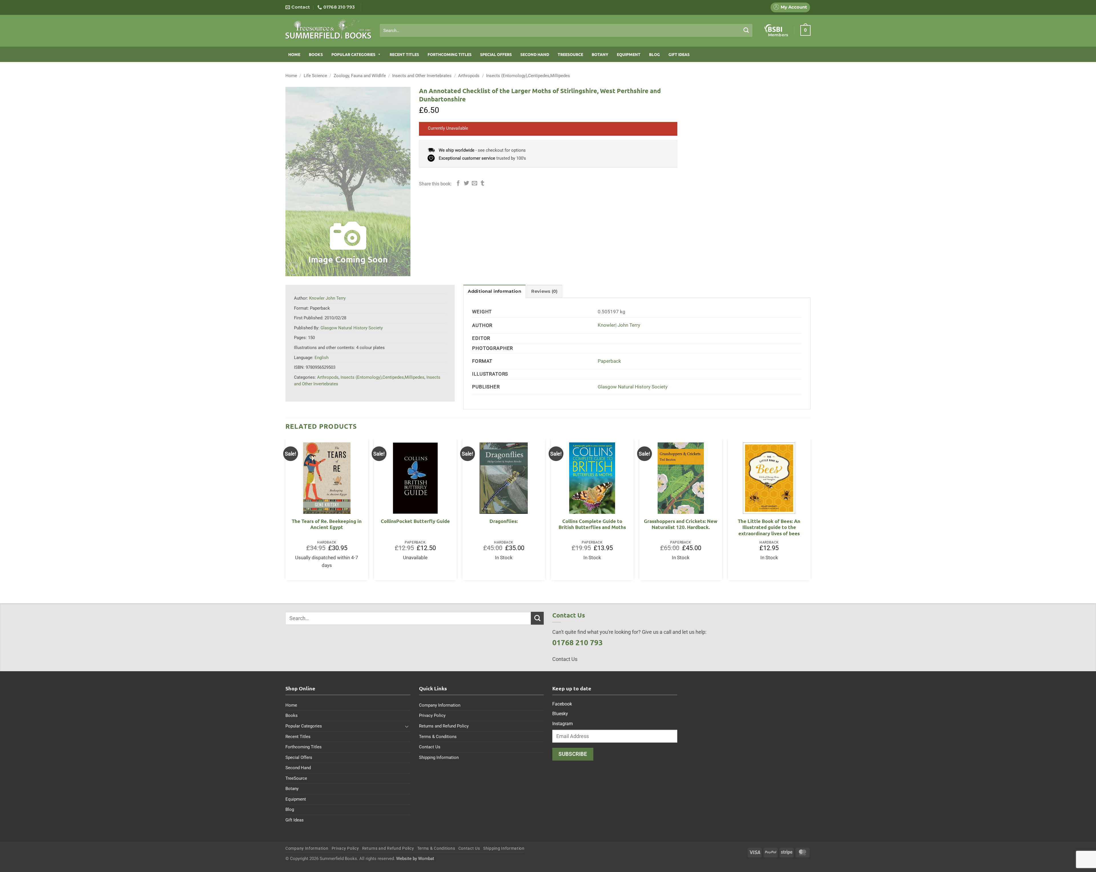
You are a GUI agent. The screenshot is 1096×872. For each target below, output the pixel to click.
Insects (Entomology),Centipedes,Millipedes (528, 75)
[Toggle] (407, 726)
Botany (600, 54)
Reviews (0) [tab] (544, 291)
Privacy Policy (432, 715)
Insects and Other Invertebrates (422, 75)
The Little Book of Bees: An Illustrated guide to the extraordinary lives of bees (769, 527)
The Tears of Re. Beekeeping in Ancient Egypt (327, 524)
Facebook (562, 704)
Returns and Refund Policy (444, 726)
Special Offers (496, 54)
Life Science (315, 75)
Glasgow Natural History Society (633, 387)
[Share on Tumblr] (482, 184)
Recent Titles (404, 54)
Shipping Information (439, 757)
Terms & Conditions (438, 736)
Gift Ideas (679, 54)
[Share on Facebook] (458, 184)
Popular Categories (353, 54)
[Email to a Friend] (474, 184)
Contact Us (429, 746)
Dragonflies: (503, 521)
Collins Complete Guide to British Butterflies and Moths (592, 524)
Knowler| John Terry (619, 325)
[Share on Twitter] (466, 184)
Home (294, 54)
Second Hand (534, 54)
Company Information (439, 705)
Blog (654, 54)
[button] (805, 30)
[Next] (810, 511)
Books (316, 54)
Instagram (562, 723)
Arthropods (469, 75)
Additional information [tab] (494, 291)
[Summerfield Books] (328, 29)
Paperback (609, 361)
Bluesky (560, 713)
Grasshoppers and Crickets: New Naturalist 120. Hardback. (680, 524)
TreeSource (570, 54)
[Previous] (285, 511)
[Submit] (746, 30)
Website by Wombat (415, 858)
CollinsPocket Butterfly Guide (415, 521)
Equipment (628, 54)
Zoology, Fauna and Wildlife (360, 75)
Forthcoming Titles (450, 54)
